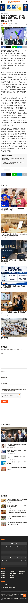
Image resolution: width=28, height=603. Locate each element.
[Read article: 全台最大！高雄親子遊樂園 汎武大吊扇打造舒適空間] (3, 518)
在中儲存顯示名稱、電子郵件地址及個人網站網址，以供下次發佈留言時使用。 (14, 390)
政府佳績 (12, 571)
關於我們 (3, 594)
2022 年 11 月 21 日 (11, 459)
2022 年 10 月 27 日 (6, 440)
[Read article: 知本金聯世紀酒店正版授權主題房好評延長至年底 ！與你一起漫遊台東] (3, 524)
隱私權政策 (22, 594)
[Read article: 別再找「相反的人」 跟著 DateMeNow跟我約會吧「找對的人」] (3, 506)
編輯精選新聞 (22, 571)
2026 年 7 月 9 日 (4, 263)
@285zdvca (7, 584)
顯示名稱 (3, 371)
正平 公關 (5, 23)
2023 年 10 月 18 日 (11, 447)
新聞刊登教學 (13, 573)
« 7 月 (2, 565)
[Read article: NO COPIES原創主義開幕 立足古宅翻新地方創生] (3, 457)
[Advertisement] (14, 179)
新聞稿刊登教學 (4, 595)
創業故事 (3, 573)
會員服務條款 (14, 594)
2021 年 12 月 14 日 (11, 453)
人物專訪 (3, 571)
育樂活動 (21, 573)
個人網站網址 (4, 383)
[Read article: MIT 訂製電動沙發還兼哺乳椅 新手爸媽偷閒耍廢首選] (3, 469)
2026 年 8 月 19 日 (5, 237)
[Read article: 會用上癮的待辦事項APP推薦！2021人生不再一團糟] (3, 463)
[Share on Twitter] (8, 47)
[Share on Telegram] (19, 47)
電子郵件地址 (4, 377)
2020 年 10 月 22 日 (13, 23)
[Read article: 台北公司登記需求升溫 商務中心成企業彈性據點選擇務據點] (14, 249)
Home (2, 13)
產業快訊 (6, 13)
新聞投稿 (11, 595)
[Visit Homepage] (14, 2)
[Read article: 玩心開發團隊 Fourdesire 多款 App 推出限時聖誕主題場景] (3, 451)
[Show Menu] (1, 2)
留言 (2, 354)
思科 (8, 170)
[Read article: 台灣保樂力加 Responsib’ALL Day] (14, 327)
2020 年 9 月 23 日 (11, 465)
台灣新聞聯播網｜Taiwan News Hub (11, 598)
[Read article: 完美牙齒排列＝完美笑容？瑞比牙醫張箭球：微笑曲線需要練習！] (3, 446)
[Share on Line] (14, 47)
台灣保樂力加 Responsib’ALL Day (11, 338)
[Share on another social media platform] (24, 47)
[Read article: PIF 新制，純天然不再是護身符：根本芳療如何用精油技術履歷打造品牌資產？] (14, 223)
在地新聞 (3, 575)
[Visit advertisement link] (14, 7)
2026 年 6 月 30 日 (5, 315)
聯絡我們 (8, 594)
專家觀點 (3, 231)
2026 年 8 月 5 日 (11, 508)
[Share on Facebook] (3, 47)
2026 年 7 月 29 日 (11, 525)
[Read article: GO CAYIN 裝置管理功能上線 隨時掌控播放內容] (14, 301)
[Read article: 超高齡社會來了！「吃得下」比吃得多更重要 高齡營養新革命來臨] (14, 197)
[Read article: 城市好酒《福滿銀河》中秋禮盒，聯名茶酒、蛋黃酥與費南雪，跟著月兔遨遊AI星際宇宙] (3, 512)
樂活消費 (12, 575)
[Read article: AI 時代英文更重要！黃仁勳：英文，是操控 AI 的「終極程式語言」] (14, 275)
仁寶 (5, 170)
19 (10, 557)
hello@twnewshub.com (10, 587)
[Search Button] (26, 2)
